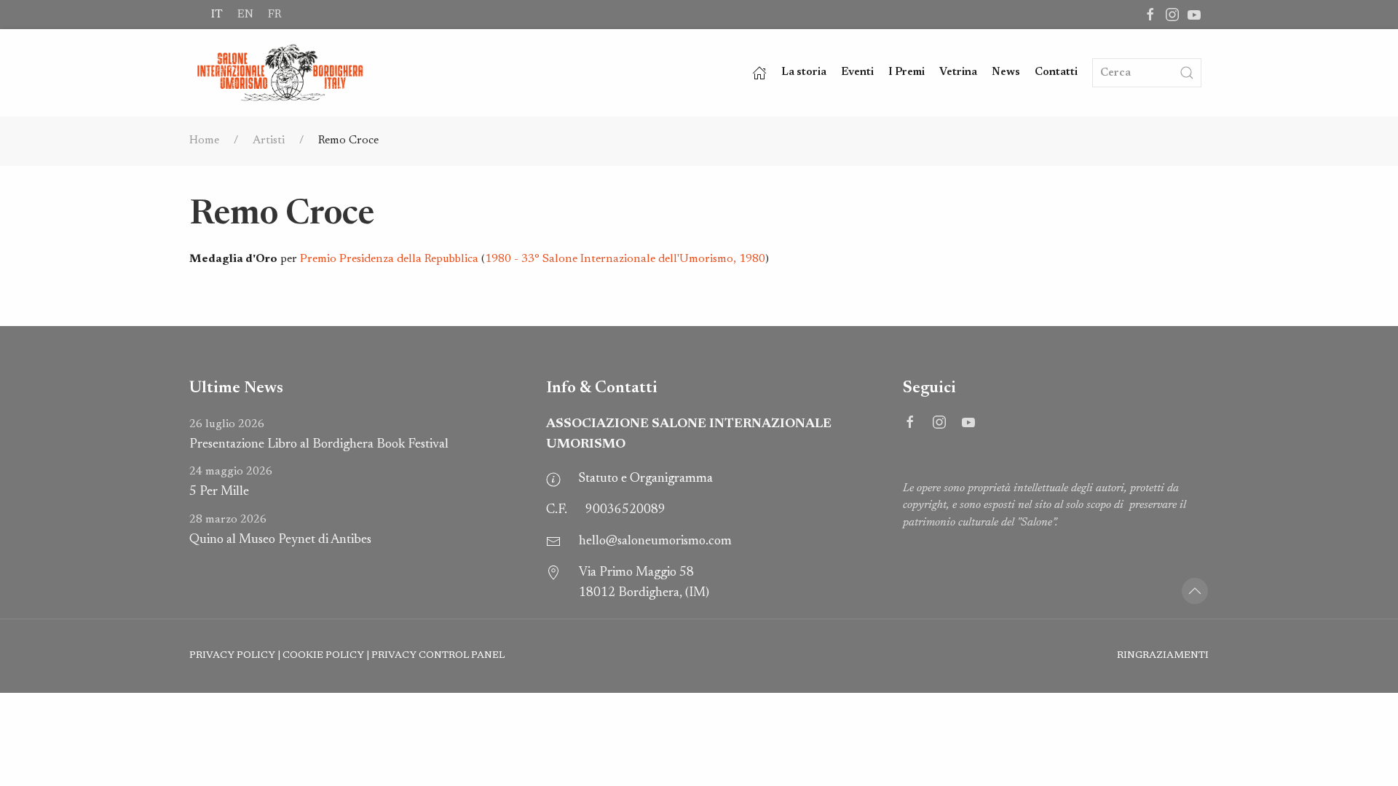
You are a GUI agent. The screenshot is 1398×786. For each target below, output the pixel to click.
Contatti (1056, 72)
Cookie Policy (323, 656)
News (1006, 72)
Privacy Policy (232, 656)
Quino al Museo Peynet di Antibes (280, 530)
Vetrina (958, 72)
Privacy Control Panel (438, 656)
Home (204, 140)
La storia (803, 72)
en (245, 14)
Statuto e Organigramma (646, 478)
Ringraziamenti (1163, 656)
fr (274, 14)
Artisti (269, 140)
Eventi (857, 72)
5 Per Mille (230, 482)
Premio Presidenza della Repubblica (389, 259)
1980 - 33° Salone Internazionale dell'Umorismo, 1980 (625, 259)
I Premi (906, 72)
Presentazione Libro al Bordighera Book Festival (319, 434)
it (217, 14)
